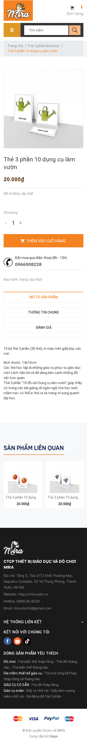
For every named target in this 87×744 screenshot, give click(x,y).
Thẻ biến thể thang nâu (30, 667)
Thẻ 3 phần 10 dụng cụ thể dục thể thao (36, 497)
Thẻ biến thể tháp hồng (35, 662)
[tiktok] (27, 641)
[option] (23, 487)
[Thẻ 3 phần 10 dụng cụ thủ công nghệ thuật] (64, 478)
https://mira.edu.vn (33, 594)
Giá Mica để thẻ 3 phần (43, 696)
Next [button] (79, 447)
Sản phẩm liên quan (34, 448)
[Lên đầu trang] (81, 715)
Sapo (54, 736)
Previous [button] (69, 447)
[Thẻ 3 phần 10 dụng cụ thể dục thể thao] (23, 478)
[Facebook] (7, 641)
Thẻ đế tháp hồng (44, 685)
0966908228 (28, 264)
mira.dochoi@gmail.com (32, 608)
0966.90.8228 (28, 601)
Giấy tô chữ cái (37, 691)
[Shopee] (17, 641)
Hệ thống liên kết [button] (23, 622)
